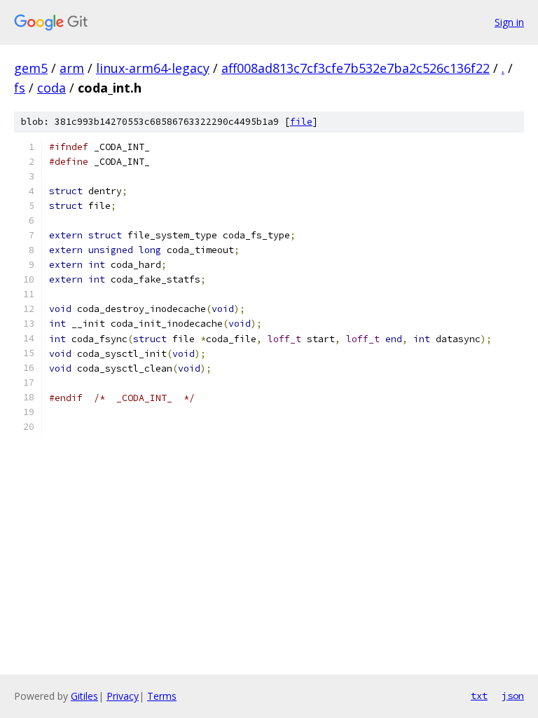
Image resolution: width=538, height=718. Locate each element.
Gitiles (84, 696)
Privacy (122, 696)
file (301, 122)
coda (51, 87)
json (513, 695)
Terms (162, 696)
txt (479, 695)
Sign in (509, 22)
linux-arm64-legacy (152, 68)
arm (72, 68)
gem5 (31, 68)
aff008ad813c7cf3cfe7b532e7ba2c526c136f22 (355, 68)
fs (19, 87)
